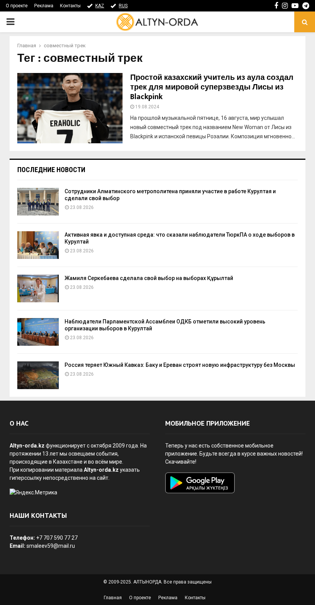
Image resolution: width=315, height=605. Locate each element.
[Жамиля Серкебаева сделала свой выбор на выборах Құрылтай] (38, 288)
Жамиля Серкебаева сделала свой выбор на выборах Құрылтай (149, 278)
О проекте (17, 5)
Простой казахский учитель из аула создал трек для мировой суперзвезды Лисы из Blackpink (211, 87)
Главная (113, 597)
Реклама (43, 5)
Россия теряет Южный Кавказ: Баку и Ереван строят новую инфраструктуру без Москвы (180, 365)
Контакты (70, 5)
